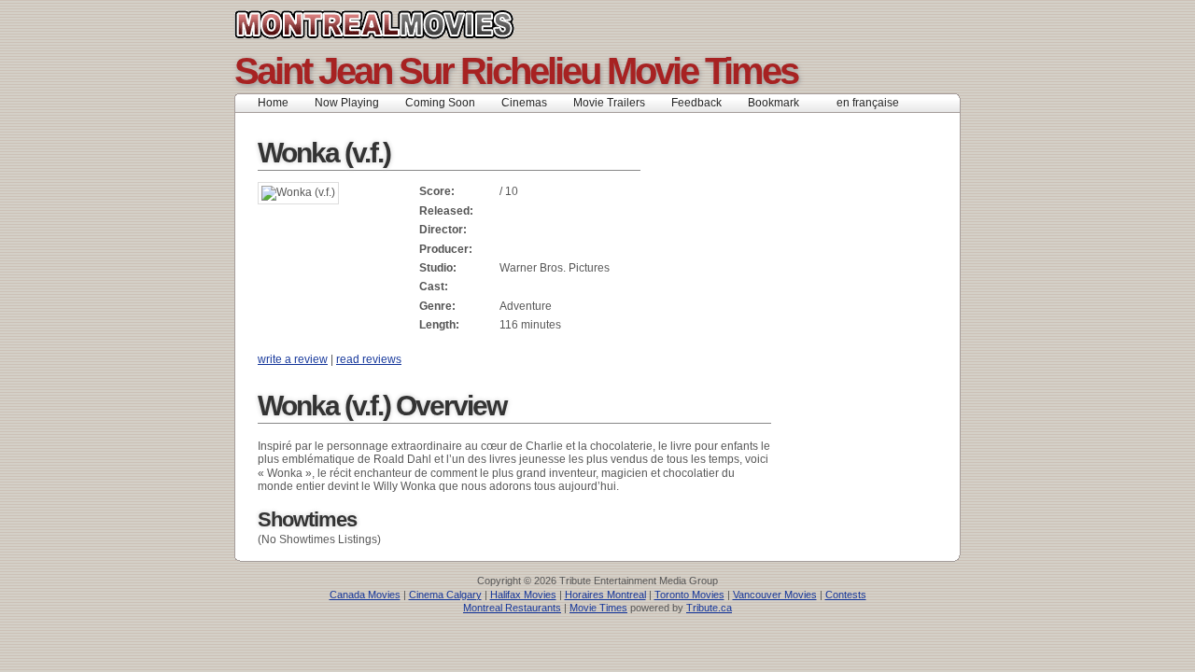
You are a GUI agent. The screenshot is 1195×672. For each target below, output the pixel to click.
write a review (293, 359)
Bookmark (779, 102)
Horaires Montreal (605, 594)
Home (273, 102)
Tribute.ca (709, 607)
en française (867, 102)
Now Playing (347, 102)
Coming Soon (440, 102)
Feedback (696, 102)
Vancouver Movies (775, 594)
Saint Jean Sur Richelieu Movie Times (515, 70)
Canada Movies (365, 594)
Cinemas (524, 102)
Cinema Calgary (445, 594)
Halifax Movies (523, 594)
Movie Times (598, 607)
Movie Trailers (609, 102)
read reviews (368, 359)
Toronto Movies (689, 594)
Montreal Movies (416, 24)
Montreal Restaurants (512, 607)
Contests (845, 594)
